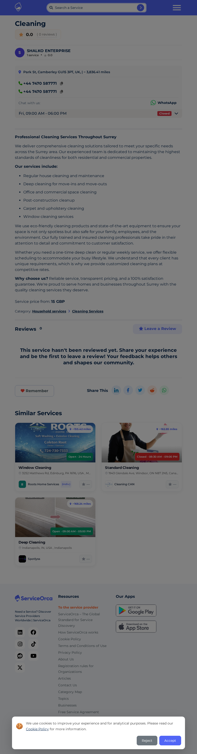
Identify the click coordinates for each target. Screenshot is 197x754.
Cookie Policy (37, 729)
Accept (170, 740)
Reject (147, 740)
